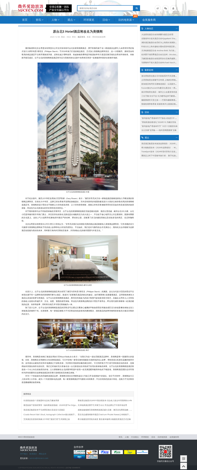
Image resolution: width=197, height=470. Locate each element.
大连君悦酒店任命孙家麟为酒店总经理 (157, 34)
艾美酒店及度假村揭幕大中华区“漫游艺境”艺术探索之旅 (46, 419)
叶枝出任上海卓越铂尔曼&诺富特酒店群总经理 (160, 46)
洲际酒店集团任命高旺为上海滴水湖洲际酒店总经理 (163, 42)
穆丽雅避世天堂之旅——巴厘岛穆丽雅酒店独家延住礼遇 (164, 100)
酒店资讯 (81, 37)
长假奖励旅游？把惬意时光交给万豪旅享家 (41, 400)
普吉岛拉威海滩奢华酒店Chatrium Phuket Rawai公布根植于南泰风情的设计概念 (105, 414)
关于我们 (24, 453)
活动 (105, 20)
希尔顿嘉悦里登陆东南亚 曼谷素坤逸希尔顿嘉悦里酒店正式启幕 (104, 419)
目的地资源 (125, 20)
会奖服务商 (149, 20)
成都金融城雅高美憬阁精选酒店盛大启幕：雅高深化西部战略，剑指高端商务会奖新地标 (105, 410)
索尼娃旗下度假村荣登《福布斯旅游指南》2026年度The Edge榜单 (50, 405)
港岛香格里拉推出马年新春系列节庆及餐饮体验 (161, 76)
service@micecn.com (38, 458)
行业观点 (135, 437)
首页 (24, 20)
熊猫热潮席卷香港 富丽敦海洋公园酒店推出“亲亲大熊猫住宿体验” (168, 104)
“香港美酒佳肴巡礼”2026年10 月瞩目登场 (158, 122)
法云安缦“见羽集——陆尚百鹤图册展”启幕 (158, 130)
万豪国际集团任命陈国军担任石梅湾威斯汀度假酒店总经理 (165, 58)
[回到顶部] (183, 466)
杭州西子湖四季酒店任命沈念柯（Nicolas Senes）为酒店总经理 (168, 54)
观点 (70, 20)
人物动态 (149, 28)
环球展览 (88, 20)
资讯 (38, 20)
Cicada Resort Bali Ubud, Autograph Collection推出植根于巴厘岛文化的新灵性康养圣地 (50, 414)
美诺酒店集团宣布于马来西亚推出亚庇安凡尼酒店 (44, 410)
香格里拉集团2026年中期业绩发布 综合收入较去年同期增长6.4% (105, 400)
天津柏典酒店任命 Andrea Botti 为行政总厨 (159, 50)
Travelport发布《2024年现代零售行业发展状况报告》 (164, 151)
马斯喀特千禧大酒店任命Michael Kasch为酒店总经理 (163, 62)
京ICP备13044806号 (72, 468)
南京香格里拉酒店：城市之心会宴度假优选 (159, 92)
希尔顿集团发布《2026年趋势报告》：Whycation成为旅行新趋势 (168, 147)
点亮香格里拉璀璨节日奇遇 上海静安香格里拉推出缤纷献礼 (166, 80)
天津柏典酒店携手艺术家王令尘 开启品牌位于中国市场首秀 (102, 405)
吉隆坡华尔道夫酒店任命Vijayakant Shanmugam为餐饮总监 (167, 38)
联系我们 (33, 453)
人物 (54, 20)
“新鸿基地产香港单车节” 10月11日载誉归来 (159, 126)
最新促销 (149, 69)
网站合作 (42, 453)
